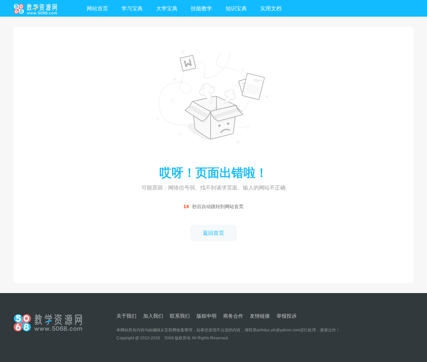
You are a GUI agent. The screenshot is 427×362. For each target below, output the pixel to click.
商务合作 (233, 316)
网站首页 (97, 8)
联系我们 (180, 316)
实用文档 (271, 8)
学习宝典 (132, 8)
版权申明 (206, 316)
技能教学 (201, 8)
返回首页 (213, 233)
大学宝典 (166, 8)
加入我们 (153, 316)
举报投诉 (287, 316)
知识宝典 (236, 8)
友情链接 (260, 316)
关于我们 (126, 316)
